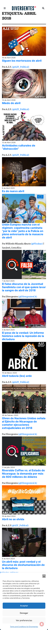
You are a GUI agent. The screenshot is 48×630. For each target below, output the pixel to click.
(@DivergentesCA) (27, 296)
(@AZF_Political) (20, 67)
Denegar (24, 613)
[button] (44, 576)
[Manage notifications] (42, 624)
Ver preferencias (24, 620)
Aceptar (24, 605)
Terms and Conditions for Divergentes (24, 627)
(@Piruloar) (37, 244)
